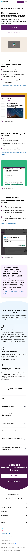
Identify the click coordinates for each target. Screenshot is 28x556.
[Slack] (4, 2)
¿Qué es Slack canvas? (8, 398)
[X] (15, 498)
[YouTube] (18, 498)
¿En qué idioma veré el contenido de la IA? (12, 439)
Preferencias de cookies (6, 540)
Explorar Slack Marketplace (8, 223)
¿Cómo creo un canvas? (8, 406)
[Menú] (26, 2)
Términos (10, 536)
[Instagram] (9, 498)
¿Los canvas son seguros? (9, 430)
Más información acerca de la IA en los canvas (13, 292)
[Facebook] (12, 498)
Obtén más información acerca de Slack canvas (13, 85)
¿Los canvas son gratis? (8, 423)
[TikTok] (21, 498)
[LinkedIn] (6, 498)
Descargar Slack (5, 533)
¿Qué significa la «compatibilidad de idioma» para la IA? (12, 448)
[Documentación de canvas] (14, 106)
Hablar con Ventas (14, 33)
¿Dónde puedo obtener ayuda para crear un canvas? (11, 414)
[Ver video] (14, 44)
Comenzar (20, 2)
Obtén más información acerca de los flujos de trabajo (13, 153)
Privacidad (3, 536)
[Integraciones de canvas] (14, 242)
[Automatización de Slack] (14, 173)
